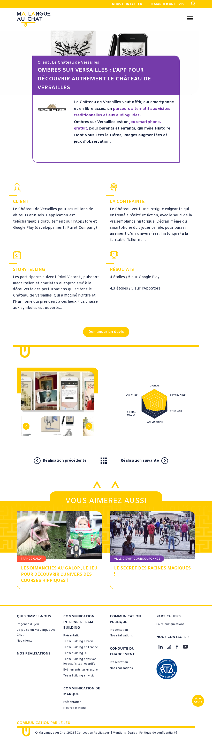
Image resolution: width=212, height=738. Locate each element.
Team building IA (75, 653)
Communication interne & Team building (78, 622)
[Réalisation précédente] (92, 460)
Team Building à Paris (78, 641)
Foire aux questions (170, 624)
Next (86, 418)
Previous (28, 418)
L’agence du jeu (28, 624)
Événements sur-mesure (80, 670)
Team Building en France (80, 647)
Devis (198, 702)
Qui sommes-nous (34, 616)
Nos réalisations (33, 653)
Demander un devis (166, 4)
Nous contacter (127, 4)
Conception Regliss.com (93, 733)
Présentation (72, 635)
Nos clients (24, 641)
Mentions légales (125, 733)
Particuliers (168, 616)
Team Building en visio (79, 676)
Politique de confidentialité (158, 733)
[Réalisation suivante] (175, 460)
